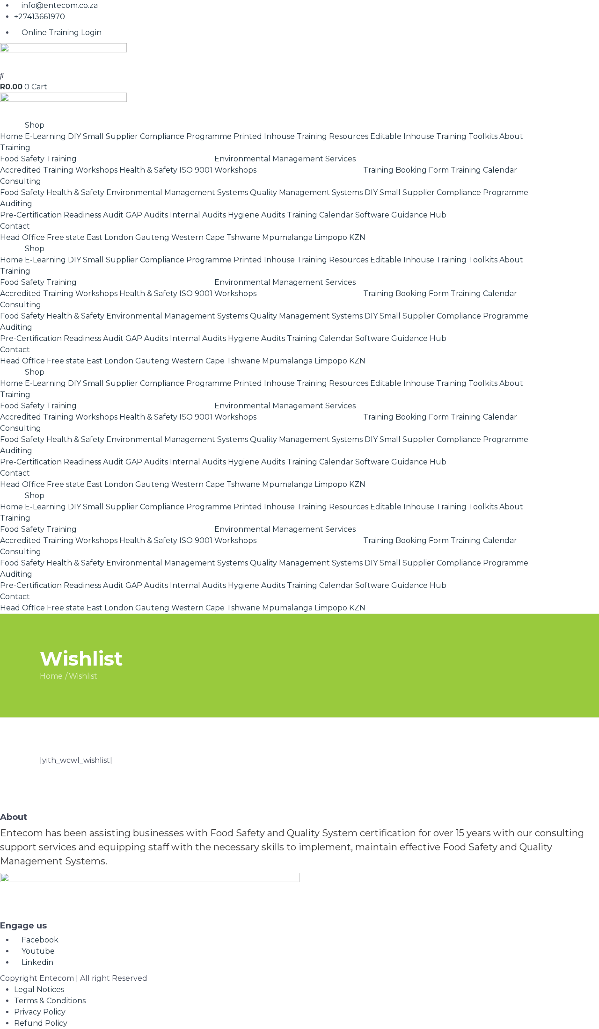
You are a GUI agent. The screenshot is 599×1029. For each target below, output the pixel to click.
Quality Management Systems (306, 192)
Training (15, 147)
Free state (66, 237)
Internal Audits (198, 214)
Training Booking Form (406, 170)
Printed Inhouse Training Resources (301, 136)
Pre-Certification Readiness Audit (62, 214)
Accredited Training (36, 170)
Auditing (16, 203)
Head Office (22, 237)
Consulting (20, 181)
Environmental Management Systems (177, 192)
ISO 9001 (195, 170)
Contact (15, 226)
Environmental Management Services (285, 158)
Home (11, 136)
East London (110, 237)
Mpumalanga (287, 237)
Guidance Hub (418, 214)
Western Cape (198, 237)
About (511, 136)
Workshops (96, 170)
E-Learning (45, 136)
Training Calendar (484, 170)
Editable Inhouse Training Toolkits (433, 136)
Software (372, 214)
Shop (34, 125)
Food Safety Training (38, 158)
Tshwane (243, 237)
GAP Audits (146, 214)
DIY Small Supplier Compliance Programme (150, 136)
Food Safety (22, 192)
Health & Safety (148, 170)
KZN (357, 237)
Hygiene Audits (256, 214)
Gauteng (152, 237)
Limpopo (330, 237)
